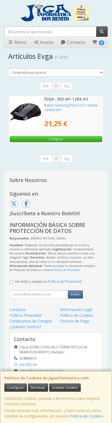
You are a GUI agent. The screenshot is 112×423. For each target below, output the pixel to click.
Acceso (46, 42)
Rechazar (38, 387)
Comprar (56, 139)
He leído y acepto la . (48, 281)
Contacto (75, 42)
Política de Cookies (86, 416)
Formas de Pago (74, 321)
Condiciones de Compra (31, 321)
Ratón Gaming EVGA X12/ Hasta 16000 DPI (71, 107)
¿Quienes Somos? (25, 326)
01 (56, 86)
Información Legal (76, 309)
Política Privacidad (25, 315)
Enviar (75, 294)
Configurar (15, 387)
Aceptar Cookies (65, 387)
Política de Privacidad (66, 270)
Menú (19, 42)
